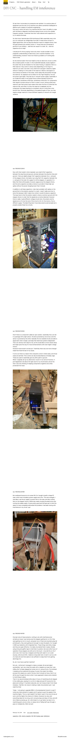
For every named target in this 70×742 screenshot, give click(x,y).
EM (32, 716)
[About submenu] (36, 2)
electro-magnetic (26, 716)
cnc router (29, 712)
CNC (20, 716)
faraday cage (39, 716)
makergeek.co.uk (8, 736)
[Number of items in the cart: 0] (48, 2)
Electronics (36, 712)
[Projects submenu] (14, 2)
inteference (46, 716)
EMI (35, 716)
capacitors (15, 716)
